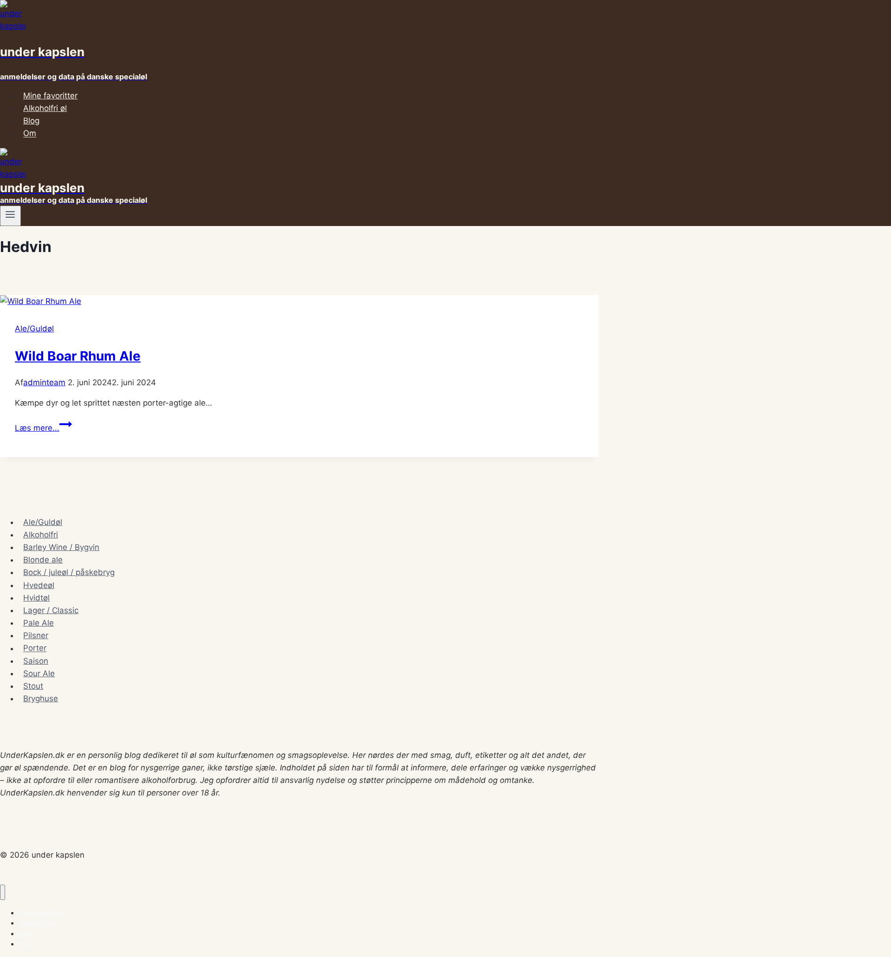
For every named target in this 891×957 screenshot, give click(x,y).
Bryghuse (40, 698)
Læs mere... (43, 428)
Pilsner (35, 635)
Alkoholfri (40, 534)
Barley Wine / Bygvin (61, 547)
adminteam (44, 382)
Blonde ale (43, 559)
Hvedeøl (38, 585)
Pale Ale (38, 622)
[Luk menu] (2, 892)
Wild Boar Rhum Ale (78, 356)
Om (29, 133)
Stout (33, 686)
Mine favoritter (50, 95)
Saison (35, 661)
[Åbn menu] (10, 216)
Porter (34, 648)
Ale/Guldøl (34, 328)
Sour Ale (39, 673)
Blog (31, 120)
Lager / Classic (50, 610)
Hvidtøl (36, 597)
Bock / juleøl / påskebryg (69, 572)
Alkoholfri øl (45, 108)
